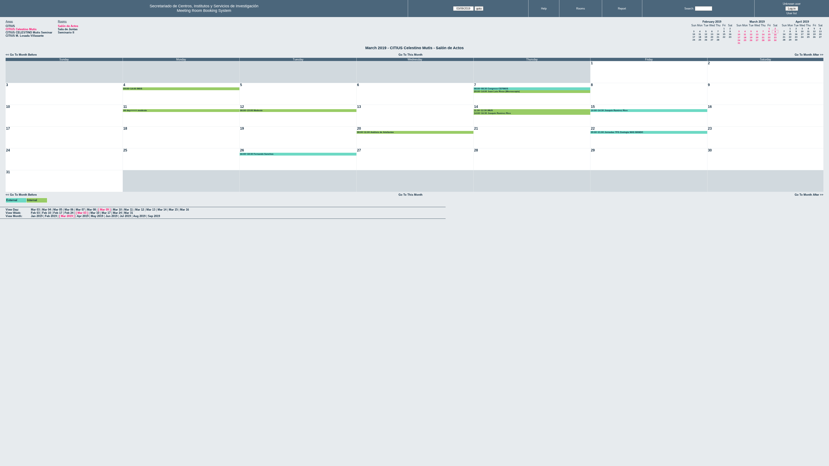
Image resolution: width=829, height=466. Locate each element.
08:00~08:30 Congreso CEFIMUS (491, 88)
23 (730, 37)
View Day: (12, 209)
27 (712, 40)
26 (706, 40)
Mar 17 (106, 212)
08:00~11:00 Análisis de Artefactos (375, 132)
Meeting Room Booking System (204, 10)
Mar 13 (150, 209)
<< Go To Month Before (21, 54)
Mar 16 (184, 209)
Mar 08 (91, 209)
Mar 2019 (67, 216)
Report (622, 8)
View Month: (14, 216)
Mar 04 (46, 209)
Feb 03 (35, 212)
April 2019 (802, 21)
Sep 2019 (154, 216)
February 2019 (711, 21)
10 (694, 34)
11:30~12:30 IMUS (483, 110)
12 (706, 34)
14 (718, 34)
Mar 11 (128, 209)
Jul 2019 (125, 216)
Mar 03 (35, 209)
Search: (689, 8)
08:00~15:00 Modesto (251, 110)
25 (700, 40)
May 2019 (97, 216)
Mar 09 (104, 209)
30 (775, 40)
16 (730, 34)
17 (694, 37)
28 (718, 40)
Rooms (580, 8)
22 (724, 37)
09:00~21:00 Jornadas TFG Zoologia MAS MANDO (617, 132)
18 (700, 37)
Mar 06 (69, 209)
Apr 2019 (83, 216)
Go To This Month (410, 54)
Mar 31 (128, 212)
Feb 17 (57, 212)
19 (706, 37)
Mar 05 (57, 209)
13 (712, 34)
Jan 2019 (37, 216)
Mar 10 (117, 209)
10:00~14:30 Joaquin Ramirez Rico (609, 110)
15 (724, 34)
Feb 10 (46, 212)
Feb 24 (69, 212)
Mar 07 (80, 209)
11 (700, 34)
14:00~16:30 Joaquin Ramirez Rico (492, 113)
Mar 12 (139, 209)
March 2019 (757, 21)
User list (791, 13)
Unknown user (792, 3)
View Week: (13, 212)
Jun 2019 (111, 216)
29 (769, 40)
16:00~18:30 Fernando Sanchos (257, 154)
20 (712, 37)
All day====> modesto (135, 110)
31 (739, 43)
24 (694, 40)
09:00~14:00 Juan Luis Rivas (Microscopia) (497, 91)
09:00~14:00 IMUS (132, 88)
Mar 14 (162, 209)
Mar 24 (117, 212)
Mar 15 (173, 209)
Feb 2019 (51, 216)
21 (718, 37)
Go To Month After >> (809, 54)
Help (544, 8)
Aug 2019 (139, 216)
